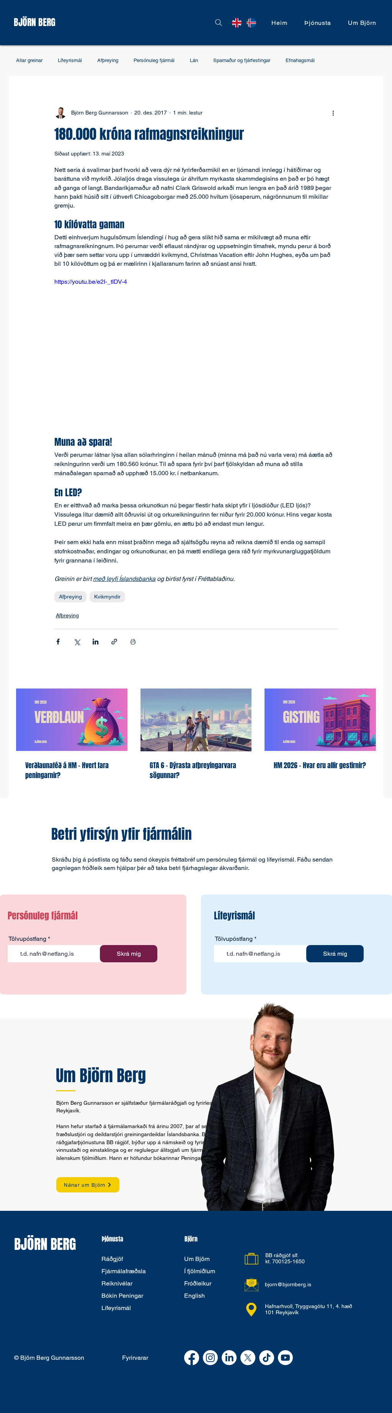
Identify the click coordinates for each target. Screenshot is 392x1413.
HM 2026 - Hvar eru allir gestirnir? (320, 765)
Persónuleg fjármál (154, 60)
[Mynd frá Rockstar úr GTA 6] (196, 720)
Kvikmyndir (107, 597)
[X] (247, 1357)
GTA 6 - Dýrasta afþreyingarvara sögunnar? (193, 770)
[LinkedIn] (229, 1357)
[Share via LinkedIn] (95, 641)
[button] (317, 22)
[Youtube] (285, 1357)
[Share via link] (114, 641)
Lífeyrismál (70, 60)
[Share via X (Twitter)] (76, 641)
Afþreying (107, 60)
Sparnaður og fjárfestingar (241, 60)
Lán (194, 60)
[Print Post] (133, 641)
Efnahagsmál (300, 60)
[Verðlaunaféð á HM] (71, 720)
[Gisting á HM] (320, 720)
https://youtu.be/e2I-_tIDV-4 (90, 281)
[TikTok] (266, 1357)
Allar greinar (29, 60)
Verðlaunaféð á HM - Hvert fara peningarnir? (67, 770)
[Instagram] (210, 1357)
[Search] (219, 23)
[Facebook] (191, 1357)
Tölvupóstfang (27, 939)
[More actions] (333, 112)
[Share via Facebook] (58, 641)
